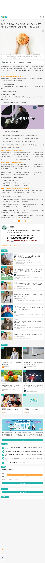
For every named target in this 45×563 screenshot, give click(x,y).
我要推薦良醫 (22, 492)
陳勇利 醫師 (21, 62)
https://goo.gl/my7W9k (20, 241)
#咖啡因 (15, 245)
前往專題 (22, 440)
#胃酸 (10, 245)
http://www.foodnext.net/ (27, 235)
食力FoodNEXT (8, 62)
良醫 (1, 20)
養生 (3, 20)
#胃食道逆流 (4, 245)
